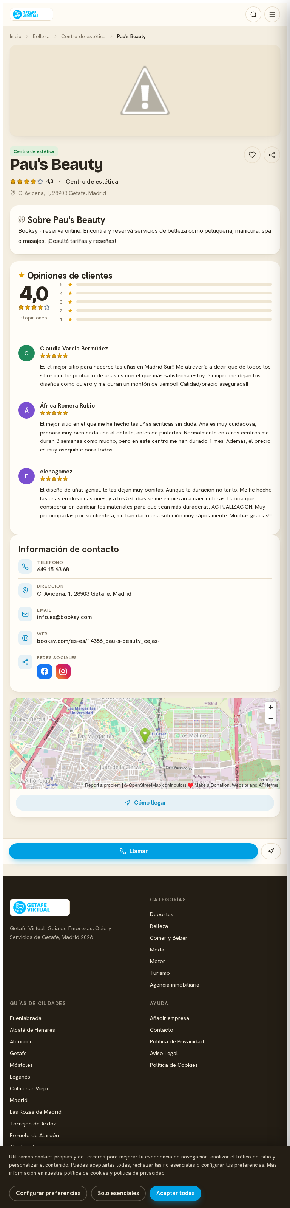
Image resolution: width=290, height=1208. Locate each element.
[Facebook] (44, 671)
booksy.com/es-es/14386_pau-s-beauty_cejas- (98, 641)
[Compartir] (272, 154)
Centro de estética (83, 36)
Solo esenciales (118, 1193)
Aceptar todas (175, 1193)
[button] (145, 90)
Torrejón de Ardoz (33, 1123)
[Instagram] (63, 671)
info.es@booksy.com (64, 617)
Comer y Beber (169, 937)
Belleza (41, 36)
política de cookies (86, 1172)
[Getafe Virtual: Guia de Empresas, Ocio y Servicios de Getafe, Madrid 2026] (31, 14)
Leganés (20, 1076)
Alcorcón (21, 1041)
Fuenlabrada (26, 1017)
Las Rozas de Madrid (36, 1111)
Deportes (161, 914)
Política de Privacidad (177, 1041)
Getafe (18, 1053)
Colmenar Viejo (29, 1088)
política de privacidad (139, 1172)
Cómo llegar (150, 802)
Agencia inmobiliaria (174, 984)
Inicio (16, 36)
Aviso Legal (164, 1053)
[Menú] (272, 14)
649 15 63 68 (53, 569)
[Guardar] (252, 154)
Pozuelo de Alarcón (34, 1135)
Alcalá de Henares (32, 1029)
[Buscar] (253, 14)
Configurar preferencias (48, 1193)
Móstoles (21, 1064)
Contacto (161, 1029)
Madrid (19, 1100)
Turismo (160, 972)
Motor (157, 961)
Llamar (139, 851)
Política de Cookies (174, 1064)
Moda (157, 949)
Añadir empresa (169, 1017)
